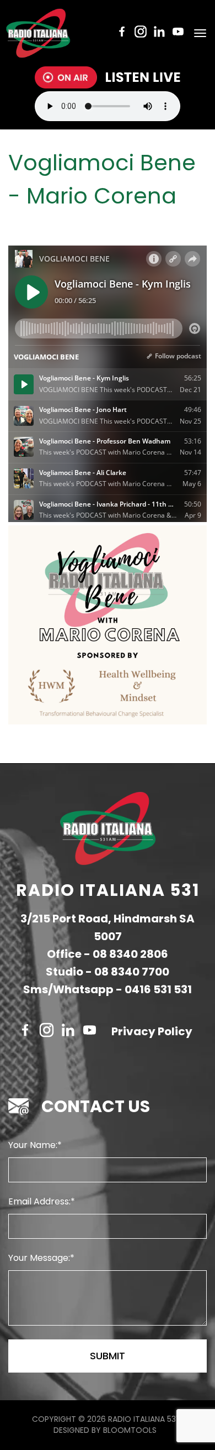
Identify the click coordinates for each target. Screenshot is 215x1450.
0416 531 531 (158, 989)
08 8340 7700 (131, 971)
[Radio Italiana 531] (38, 33)
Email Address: (39, 1201)
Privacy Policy (151, 1031)
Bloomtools (130, 1430)
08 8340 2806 (130, 954)
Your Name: (32, 1145)
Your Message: (39, 1258)
